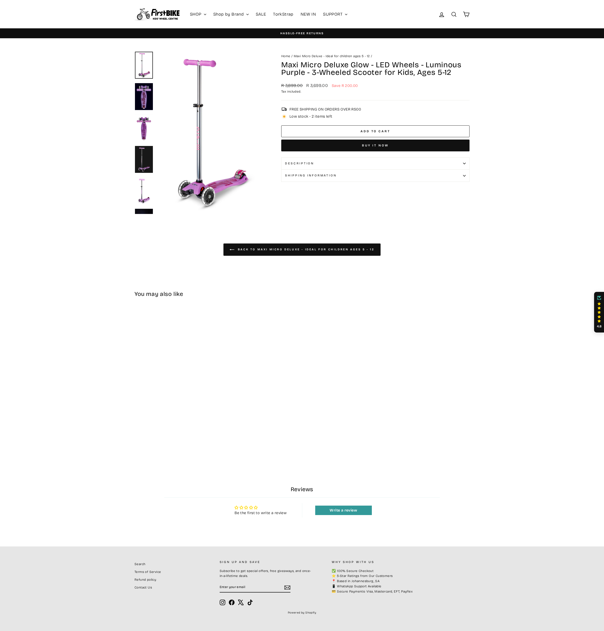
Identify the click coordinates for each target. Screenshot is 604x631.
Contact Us (143, 587)
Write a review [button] (343, 510)
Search (139, 564)
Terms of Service (147, 572)
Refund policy (145, 580)
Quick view (174, 423)
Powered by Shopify (302, 612)
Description (299, 163)
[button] (599, 312)
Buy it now (375, 145)
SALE (261, 14)
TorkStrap (283, 14)
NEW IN (308, 14)
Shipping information (311, 175)
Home (285, 56)
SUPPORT (333, 14)
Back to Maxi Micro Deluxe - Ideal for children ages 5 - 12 (305, 249)
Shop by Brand (229, 14)
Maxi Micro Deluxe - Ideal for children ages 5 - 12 (332, 56)
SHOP (196, 14)
